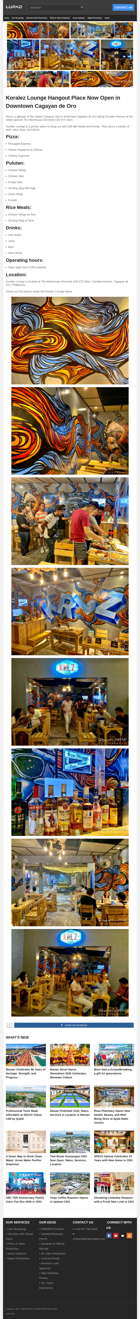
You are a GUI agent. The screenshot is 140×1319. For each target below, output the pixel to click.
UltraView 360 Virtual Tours (36, 18)
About (107, 18)
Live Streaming (18, 18)
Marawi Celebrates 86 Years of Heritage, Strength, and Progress (25, 1073)
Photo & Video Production (60, 18)
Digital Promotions (95, 18)
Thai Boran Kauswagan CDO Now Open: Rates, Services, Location (68, 1160)
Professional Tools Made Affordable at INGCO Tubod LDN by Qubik (24, 1114)
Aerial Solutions (79, 18)
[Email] (122, 1235)
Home (6, 18)
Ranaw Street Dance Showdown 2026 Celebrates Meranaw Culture (68, 1073)
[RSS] (129, 1235)
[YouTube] (116, 1235)
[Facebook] (109, 1235)
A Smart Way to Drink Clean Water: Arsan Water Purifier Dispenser (24, 1160)
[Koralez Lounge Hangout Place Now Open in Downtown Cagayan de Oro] (26, 1055)
